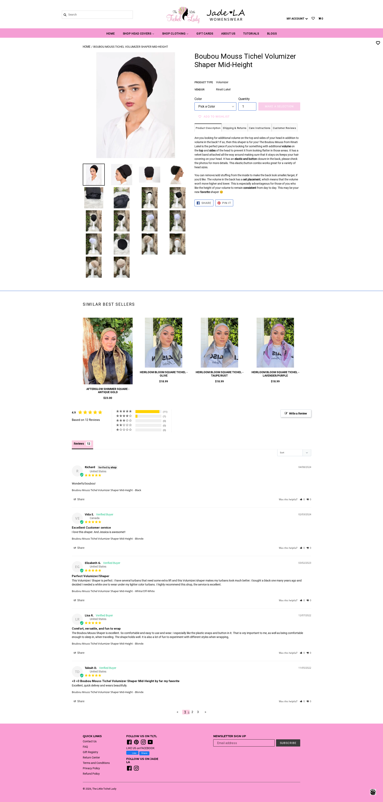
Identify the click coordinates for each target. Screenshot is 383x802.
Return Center (91, 757)
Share (144, 753)
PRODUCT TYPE (203, 82)
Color (198, 99)
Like (133, 753)
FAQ (85, 746)
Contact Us (90, 741)
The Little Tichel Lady (104, 788)
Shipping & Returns (235, 128)
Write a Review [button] (298, 413)
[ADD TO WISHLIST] (378, 43)
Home (87, 46)
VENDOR (199, 89)
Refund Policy (91, 773)
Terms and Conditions (96, 762)
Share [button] (80, 499)
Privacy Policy (91, 768)
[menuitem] (110, 33)
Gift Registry (90, 752)
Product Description (208, 128)
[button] (302, 499)
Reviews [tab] (79, 443)
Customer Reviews (284, 128)
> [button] (205, 712)
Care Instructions (259, 128)
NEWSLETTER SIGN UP (229, 736)
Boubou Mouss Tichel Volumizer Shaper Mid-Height (102, 490)
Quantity (244, 99)
